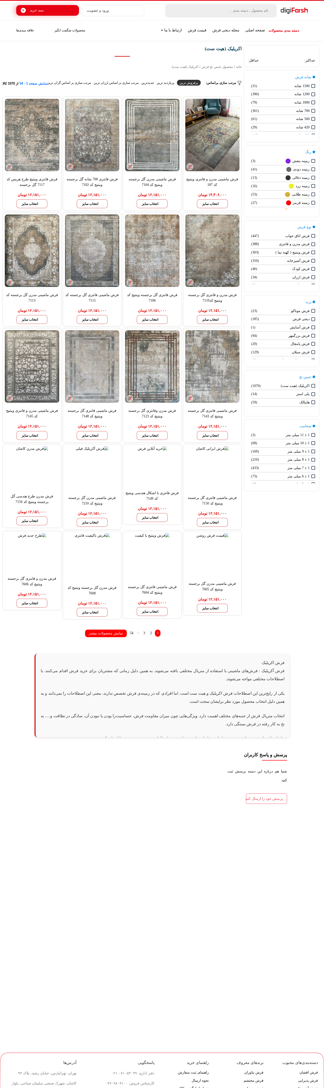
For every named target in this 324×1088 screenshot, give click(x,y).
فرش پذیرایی (308, 1080)
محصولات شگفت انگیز (69, 30)
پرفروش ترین (188, 83)
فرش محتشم (254, 1080)
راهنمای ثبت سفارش (193, 1072)
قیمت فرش (197, 30)
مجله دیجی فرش (225, 30)
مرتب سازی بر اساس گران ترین (69, 83)
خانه (239, 67)
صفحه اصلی (255, 30)
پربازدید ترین (165, 83)
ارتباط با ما (173, 30)
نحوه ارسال (200, 1080)
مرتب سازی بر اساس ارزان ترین (116, 83)
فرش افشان (308, 1072)
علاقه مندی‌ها (25, 30)
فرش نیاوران (254, 1072)
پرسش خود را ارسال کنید (264, 798)
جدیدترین (147, 83)
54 (131, 633)
